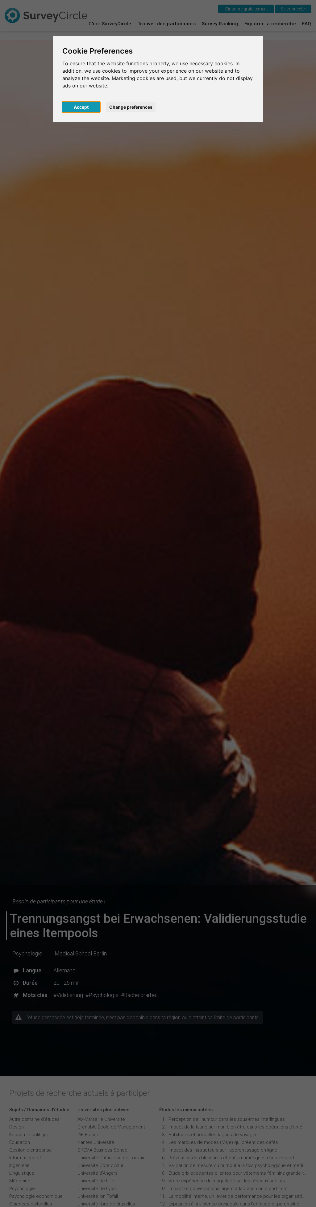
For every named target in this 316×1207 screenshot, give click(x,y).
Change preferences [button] (130, 107)
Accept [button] (81, 107)
